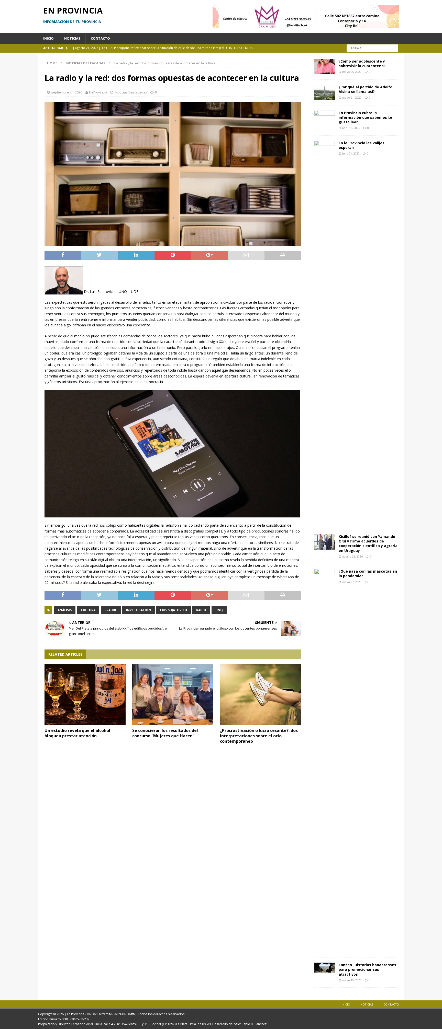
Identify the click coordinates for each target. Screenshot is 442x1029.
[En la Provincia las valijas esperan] (324, 332)
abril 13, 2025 (351, 128)
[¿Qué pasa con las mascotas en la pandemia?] (324, 760)
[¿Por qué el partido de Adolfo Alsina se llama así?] (324, 92)
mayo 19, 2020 (351, 980)
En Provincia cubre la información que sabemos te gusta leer (365, 117)
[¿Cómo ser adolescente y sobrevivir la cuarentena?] (324, 66)
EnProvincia (98, 92)
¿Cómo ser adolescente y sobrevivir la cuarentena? (362, 63)
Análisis (65, 610)
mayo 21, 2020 (351, 97)
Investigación (138, 610)
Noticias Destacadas (131, 92)
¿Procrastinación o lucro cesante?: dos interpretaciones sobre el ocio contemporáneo (259, 736)
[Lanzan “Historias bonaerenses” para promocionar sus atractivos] (324, 968)
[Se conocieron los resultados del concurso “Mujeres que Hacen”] (173, 694)
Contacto (100, 38)
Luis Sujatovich (173, 610)
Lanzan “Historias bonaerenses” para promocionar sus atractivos (368, 969)
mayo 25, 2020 (351, 72)
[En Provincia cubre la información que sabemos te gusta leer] (324, 118)
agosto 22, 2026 (352, 556)
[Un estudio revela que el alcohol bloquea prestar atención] (85, 694)
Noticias (72, 38)
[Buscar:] (372, 47)
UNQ (219, 610)
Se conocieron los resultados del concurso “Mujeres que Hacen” (165, 733)
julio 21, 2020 (351, 153)
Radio (201, 610)
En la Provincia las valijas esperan (361, 145)
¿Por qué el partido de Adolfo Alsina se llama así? (365, 89)
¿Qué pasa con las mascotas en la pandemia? (368, 573)
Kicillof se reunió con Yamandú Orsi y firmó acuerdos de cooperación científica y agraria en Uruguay (368, 543)
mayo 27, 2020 (351, 582)
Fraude (111, 610)
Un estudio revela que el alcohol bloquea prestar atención (77, 733)
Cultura (88, 610)
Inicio (48, 38)
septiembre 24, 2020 (66, 92)
